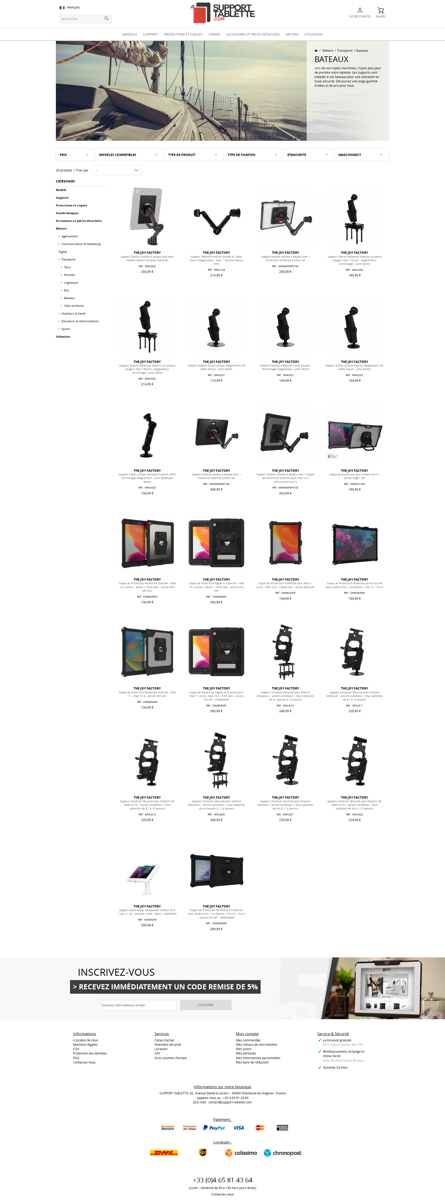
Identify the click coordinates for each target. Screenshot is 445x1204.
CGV (76, 1049)
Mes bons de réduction (252, 1062)
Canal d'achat (164, 1040)
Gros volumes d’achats (171, 1058)
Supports (62, 197)
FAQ (76, 1058)
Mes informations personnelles (258, 1058)
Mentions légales (85, 1044)
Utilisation (63, 336)
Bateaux (69, 298)
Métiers (327, 50)
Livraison (161, 1049)
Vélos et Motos (73, 306)
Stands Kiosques (67, 213)
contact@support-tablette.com (230, 1102)
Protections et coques (71, 205)
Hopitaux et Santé (73, 313)
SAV (157, 1053)
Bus (66, 290)
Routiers (69, 275)
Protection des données (90, 1053)
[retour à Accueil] (315, 50)
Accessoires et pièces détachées (79, 221)
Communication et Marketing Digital (79, 248)
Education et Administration (80, 321)
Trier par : (83, 170)
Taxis (67, 267)
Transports (345, 50)
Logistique (70, 282)
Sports (65, 329)
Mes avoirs (244, 1049)
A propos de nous (85, 1040)
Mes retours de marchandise (256, 1044)
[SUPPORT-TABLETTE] (223, 13)
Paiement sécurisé (168, 1044)
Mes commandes (248, 1040)
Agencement (69, 236)
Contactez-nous (84, 1062)
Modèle (61, 190)
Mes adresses (246, 1053)
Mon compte (247, 1033)
